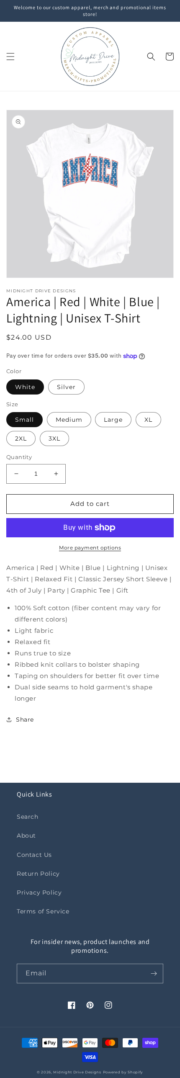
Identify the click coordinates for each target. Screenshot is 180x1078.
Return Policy (38, 873)
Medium (69, 419)
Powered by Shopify (123, 1072)
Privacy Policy (39, 892)
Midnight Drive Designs (77, 1072)
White (25, 387)
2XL (21, 438)
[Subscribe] (153, 973)
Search (28, 816)
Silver (66, 387)
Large (113, 419)
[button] (10, 56)
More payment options (90, 547)
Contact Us (34, 855)
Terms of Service (43, 911)
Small (24, 419)
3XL (54, 438)
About (26, 835)
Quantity (19, 457)
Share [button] (25, 719)
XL (148, 419)
